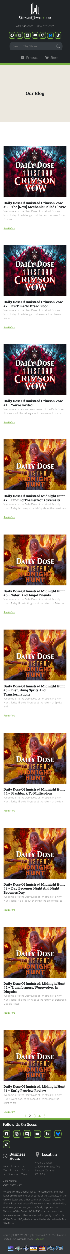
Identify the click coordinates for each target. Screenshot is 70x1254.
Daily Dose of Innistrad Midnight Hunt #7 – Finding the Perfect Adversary (34, 498)
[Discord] (27, 35)
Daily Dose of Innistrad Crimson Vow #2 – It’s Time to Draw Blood (33, 304)
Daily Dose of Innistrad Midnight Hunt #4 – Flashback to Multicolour (34, 791)
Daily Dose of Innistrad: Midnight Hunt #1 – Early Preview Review (34, 1088)
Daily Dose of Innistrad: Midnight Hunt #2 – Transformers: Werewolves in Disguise (34, 987)
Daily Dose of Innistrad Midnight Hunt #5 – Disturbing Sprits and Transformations (34, 690)
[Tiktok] (58, 35)
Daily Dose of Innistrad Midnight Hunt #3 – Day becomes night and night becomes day (34, 888)
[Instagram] (19, 35)
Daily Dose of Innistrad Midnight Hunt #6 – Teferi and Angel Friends (34, 593)
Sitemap (39, 1238)
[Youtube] (35, 35)
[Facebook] (12, 35)
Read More (9, 228)
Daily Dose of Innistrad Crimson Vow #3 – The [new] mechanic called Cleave (35, 205)
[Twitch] (42, 35)
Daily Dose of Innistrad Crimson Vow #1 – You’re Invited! (33, 403)
